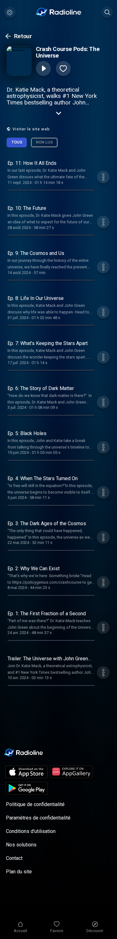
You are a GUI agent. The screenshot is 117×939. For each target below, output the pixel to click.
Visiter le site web (31, 129)
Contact (14, 858)
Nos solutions (21, 845)
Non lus (44, 142)
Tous (17, 142)
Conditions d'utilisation (31, 831)
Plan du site (19, 872)
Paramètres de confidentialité (38, 818)
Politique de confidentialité (35, 804)
